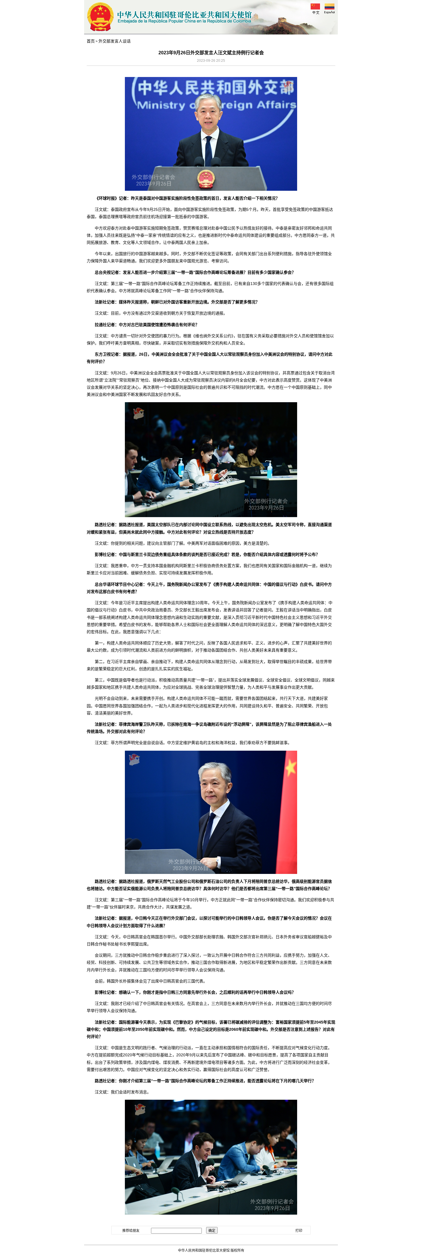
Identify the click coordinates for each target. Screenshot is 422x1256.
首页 (91, 41)
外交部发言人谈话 (114, 41)
